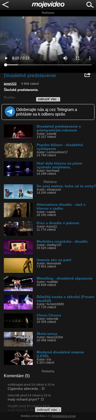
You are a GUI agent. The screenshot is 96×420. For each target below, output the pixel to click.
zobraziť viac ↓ (48, 99)
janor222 (10, 83)
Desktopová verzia (64, 415)
